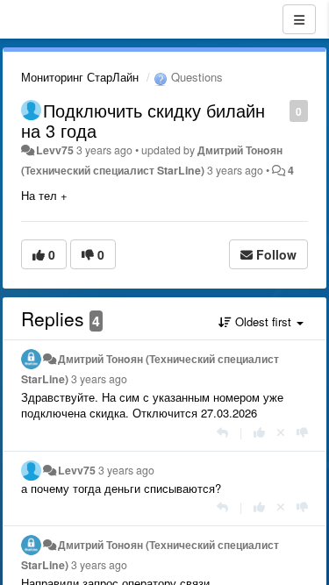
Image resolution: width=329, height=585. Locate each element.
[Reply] (222, 432)
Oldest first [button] (263, 321)
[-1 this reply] (302, 432)
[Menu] (299, 19)
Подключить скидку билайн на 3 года (143, 120)
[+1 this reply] (259, 432)
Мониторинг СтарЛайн (80, 76)
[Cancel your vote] (280, 432)
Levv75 (55, 150)
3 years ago (99, 379)
